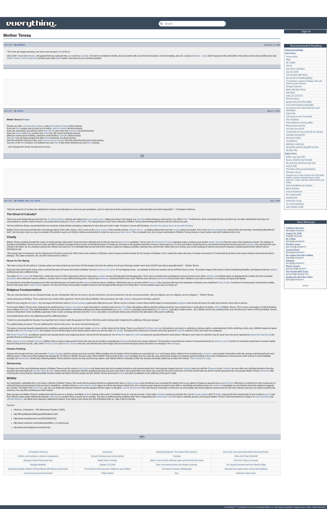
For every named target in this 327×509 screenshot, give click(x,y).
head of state (224, 282)
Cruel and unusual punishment (38, 473)
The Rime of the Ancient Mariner (301, 169)
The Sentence (292, 119)
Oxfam (218, 394)
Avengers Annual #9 (295, 135)
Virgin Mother (107, 473)
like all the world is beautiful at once (302, 147)
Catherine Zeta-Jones (246, 473)
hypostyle (297, 236)
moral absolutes (262, 397)
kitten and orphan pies (93, 219)
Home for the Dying (106, 269)
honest (19, 133)
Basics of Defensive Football (299, 160)
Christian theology (153, 328)
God (60, 52)
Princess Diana (51, 343)
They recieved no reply (200, 358)
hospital (101, 276)
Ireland (125, 341)
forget (47, 138)
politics (84, 221)
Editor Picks (291, 153)
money (86, 282)
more (305, 285)
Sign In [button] (306, 31)
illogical (40, 126)
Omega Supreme (294, 86)
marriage (176, 343)
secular (176, 230)
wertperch (299, 230)
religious (128, 299)
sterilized (104, 278)
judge (126, 356)
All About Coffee (293, 138)
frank (29, 133)
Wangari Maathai (38, 465)
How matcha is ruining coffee (299, 122)
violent (226, 341)
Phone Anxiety (293, 266)
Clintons (226, 368)
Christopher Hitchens (38, 452)
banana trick (291, 198)
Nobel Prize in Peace (107, 460)
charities (161, 394)
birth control (135, 335)
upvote (126, 388)
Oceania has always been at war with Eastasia (171, 226)
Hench (289, 66)
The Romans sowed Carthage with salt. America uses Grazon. (304, 82)
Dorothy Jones (293, 244)
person (8, 45)
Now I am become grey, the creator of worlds (176, 465)
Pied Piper (38, 388)
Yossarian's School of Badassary (177, 469)
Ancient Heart (292, 250)
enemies (73, 131)
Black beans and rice (295, 126)
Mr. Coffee (290, 62)
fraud (157, 353)
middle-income (36, 285)
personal (291, 268)
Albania (31, 56)
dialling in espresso (295, 144)
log (288, 236)
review (290, 274)
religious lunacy (19, 341)
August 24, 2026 (294, 233)
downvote (136, 388)
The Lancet (24, 276)
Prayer (26, 119)
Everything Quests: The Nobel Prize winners (176, 452)
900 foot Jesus (292, 99)
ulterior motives (59, 128)
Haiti (51, 371)
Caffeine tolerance (295, 228)
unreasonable (29, 126)
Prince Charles (70, 343)
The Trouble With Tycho (297, 75)
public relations (124, 309)
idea (289, 258)
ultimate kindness (15, 399)
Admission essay (294, 201)
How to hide (291, 166)
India (122, 373)
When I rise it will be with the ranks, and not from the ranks (176, 460)
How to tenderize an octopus (299, 185)
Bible (58, 58)
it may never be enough (53, 140)
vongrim (302, 268)
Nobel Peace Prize (19, 335)
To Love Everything (295, 204)
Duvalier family (39, 371)
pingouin (21, 45)
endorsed (264, 371)
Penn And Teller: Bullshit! (246, 456)
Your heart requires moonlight (299, 105)
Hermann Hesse (293, 172)
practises (250, 244)
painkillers (11, 278)
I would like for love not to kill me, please (304, 132)
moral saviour (101, 230)
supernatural (84, 385)
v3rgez (20, 111)
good (13, 138)
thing (289, 230)
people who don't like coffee (299, 102)
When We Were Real (295, 89)
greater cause (124, 232)
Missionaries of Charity (161, 242)
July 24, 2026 (292, 72)
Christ (124, 307)
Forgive (65, 126)
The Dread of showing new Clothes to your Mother (107, 469)
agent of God (227, 383)
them (89, 143)
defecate (162, 278)
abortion (121, 335)
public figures (84, 368)
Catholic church (135, 230)
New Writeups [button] (306, 222)
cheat (46, 133)
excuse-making (201, 394)
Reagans (212, 368)
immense (126, 242)
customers (207, 353)
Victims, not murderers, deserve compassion (38, 456)
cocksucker (107, 452)
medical (273, 269)
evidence (217, 385)
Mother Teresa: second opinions (21, 58)
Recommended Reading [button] (306, 45)
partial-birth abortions (260, 335)
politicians (195, 56)
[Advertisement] (163, 8)
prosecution (24, 358)
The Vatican (162, 309)
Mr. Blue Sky (291, 150)
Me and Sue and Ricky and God (300, 163)
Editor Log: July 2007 (296, 157)
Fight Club (290, 113)
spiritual (87, 394)
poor (70, 56)
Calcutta (84, 56)
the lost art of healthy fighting (299, 78)
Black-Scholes (292, 188)
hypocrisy (38, 341)
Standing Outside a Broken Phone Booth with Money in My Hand (38, 469)
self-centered (55, 126)
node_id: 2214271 (294, 96)
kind (18, 128)
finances (153, 282)
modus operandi (216, 242)
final (23, 143)
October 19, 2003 (107, 465)
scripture (82, 303)
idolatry (25, 309)
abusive (218, 341)
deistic (94, 385)
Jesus (204, 56)
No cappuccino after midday (299, 255)
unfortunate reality (164, 397)
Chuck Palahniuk (294, 191)
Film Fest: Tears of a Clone (246, 460)
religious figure (133, 383)
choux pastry (292, 56)
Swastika (141, 219)
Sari (176, 473)
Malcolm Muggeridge (217, 230)
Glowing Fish (303, 274)
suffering (53, 397)
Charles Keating (55, 353)
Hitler (185, 219)
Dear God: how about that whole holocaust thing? (246, 452)
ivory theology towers (29, 330)
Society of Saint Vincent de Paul (38, 460)
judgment (182, 303)
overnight (63, 135)
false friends (49, 131)
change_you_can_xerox (28, 200)
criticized (218, 307)
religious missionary (74, 307)
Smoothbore (291, 141)
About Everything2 (294, 50)
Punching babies (56, 219)
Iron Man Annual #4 (295, 129)
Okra (288, 59)
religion (72, 221)
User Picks (290, 53)
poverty (267, 394)
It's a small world (293, 195)
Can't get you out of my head (299, 116)
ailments (210, 276)
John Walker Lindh (294, 207)
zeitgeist (187, 368)
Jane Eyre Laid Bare (295, 69)
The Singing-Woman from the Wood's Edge (246, 465)
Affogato (290, 261)
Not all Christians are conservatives (107, 456)
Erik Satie (290, 92)
